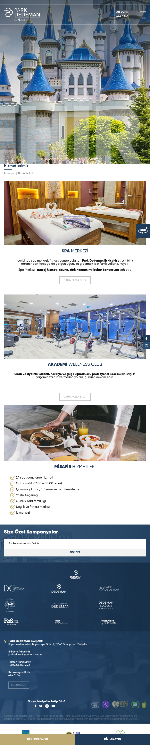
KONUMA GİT (18, 685)
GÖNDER (75, 552)
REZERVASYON (37, 739)
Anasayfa (9, 173)
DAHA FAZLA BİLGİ (75, 280)
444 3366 (122, 16)
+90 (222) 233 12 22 (19, 665)
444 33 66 (14, 675)
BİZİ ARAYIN (112, 739)
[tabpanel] (75, 82)
